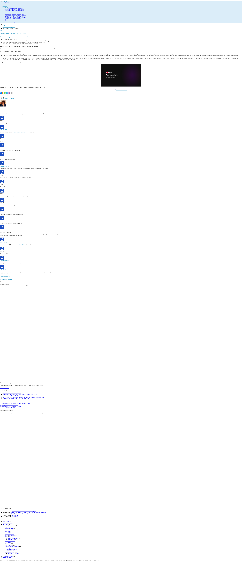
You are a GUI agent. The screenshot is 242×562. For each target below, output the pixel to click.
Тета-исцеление (9, 545)
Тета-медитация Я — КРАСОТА (10, 396)
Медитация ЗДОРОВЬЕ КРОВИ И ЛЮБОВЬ (10, 406)
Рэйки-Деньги (11, 539)
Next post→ (10, 279)
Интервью (5, 524)
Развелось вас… (15, 515)
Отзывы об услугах (7, 557)
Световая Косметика (10, 541)
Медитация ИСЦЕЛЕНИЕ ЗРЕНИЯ (8, 407)
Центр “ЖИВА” (6, 1)
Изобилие (7, 527)
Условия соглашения (9, 3)
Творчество (8, 543)
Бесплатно (5, 6)
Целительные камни (10, 550)
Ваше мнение (6, 521)
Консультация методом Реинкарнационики (14, 10)
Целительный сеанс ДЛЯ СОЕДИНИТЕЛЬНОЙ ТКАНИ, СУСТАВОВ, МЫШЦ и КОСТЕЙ (23, 397)
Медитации (8, 532)
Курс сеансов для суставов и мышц (12, 20)
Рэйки (6, 537)
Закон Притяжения (7, 523)
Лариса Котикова (4, 166)
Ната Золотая (3, 129)
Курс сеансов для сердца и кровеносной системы (15, 17)
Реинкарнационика (10, 535)
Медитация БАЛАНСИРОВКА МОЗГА (9, 405)
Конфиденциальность (9, 4)
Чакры (6, 555)
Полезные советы (9, 534)
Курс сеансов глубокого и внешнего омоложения (15, 15)
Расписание (5, 12)
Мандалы (7, 531)
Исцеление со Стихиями (11, 530)
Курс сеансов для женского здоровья (13, 18)
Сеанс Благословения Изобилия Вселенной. (22, 513)
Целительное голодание (11, 549)
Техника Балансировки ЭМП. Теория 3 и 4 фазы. (24, 511)
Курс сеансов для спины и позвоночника (14, 16)
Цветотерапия (8, 548)
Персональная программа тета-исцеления (14, 8)
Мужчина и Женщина (8, 556)
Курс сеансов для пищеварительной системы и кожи (16, 22)
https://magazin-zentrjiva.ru (19, 132)
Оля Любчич (3, 269)
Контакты (7, 2)
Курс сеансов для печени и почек (12, 19)
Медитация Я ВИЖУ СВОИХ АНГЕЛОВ (12, 393)
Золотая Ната (5, 7)
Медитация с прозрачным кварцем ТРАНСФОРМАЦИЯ (16, 398)
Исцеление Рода (9, 528)
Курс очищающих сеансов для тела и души (14, 14)
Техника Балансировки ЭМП (12, 546)
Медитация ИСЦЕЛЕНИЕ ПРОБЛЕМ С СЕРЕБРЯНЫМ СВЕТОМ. (15, 403)
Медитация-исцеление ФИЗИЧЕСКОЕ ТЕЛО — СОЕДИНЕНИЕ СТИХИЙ (20, 394)
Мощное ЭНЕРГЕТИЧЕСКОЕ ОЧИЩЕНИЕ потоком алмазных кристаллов (28, 512)
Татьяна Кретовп (4, 230)
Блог (4, 11)
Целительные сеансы (13, 553)
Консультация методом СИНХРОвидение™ (14, 9)
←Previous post (4, 279)
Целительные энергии (8, 98)
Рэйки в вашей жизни (13, 538)
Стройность (8, 542)
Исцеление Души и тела (8, 525)
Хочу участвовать (4, 388)
